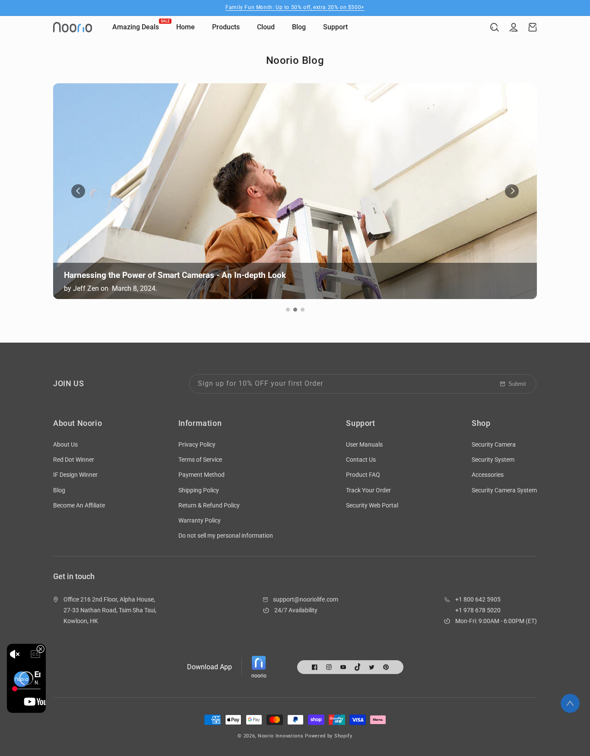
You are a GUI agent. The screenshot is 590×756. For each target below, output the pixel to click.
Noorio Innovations (281, 736)
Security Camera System (504, 490)
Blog (59, 490)
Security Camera (494, 444)
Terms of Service (200, 459)
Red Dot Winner (73, 459)
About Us (65, 444)
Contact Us (361, 459)
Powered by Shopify (328, 736)
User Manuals (364, 444)
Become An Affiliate (79, 505)
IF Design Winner (75, 474)
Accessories (488, 474)
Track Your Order (368, 490)
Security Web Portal (372, 505)
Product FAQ (363, 474)
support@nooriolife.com (305, 599)
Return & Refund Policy (209, 505)
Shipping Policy (198, 490)
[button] (494, 27)
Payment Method (201, 474)
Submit (517, 384)
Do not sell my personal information (225, 535)
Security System (493, 459)
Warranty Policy (199, 520)
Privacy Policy (197, 444)
